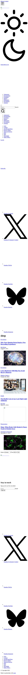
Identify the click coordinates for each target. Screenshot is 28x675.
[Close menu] (1, 105)
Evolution (6, 97)
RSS (5, 133)
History (5, 98)
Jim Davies (3, 347)
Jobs (5, 134)
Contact (6, 127)
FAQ (5, 126)
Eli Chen (3, 403)
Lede (14, 673)
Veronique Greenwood (6, 431)
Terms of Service (8, 131)
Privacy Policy (7, 130)
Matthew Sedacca (5, 375)
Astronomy (6, 94)
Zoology (6, 102)
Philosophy (6, 100)
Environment (7, 95)
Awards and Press (8, 129)
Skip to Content (4, 1)
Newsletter (6, 136)
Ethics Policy (7, 137)
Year (12, 452)
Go (18, 452)
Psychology (6, 101)
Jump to (3, 452)
